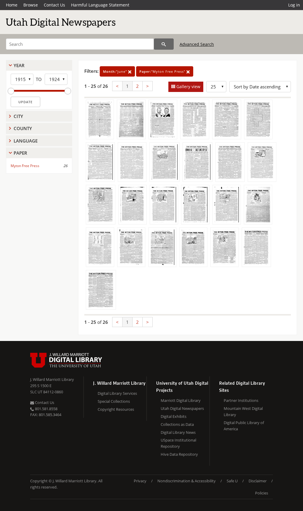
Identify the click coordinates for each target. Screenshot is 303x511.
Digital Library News (178, 432)
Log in (294, 5)
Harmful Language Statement (100, 5)
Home (11, 5)
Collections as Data (177, 424)
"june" (115, 71)
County (23, 128)
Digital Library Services (117, 393)
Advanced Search (197, 44)
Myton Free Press (25, 165)
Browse (30, 5)
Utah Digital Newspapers (182, 408)
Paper (20, 153)
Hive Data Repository (179, 454)
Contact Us (54, 5)
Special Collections (114, 401)
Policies (261, 493)
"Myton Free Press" (162, 71)
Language (26, 141)
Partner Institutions (241, 400)
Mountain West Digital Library (243, 411)
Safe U (232, 480)
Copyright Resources (116, 409)
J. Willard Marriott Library (52, 379)
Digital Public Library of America (244, 425)
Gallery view (187, 86)
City (18, 116)
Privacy (140, 480)
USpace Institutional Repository (178, 443)
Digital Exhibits (173, 416)
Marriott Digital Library (181, 400)
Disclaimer (258, 480)
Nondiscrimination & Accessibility (186, 480)
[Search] (164, 44)
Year (19, 65)
